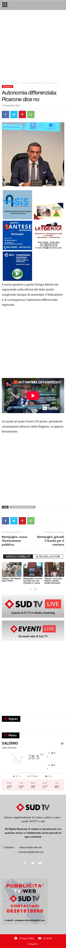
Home (4, 82)
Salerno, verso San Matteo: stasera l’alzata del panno (53, 580)
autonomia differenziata (22, 507)
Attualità (14, 82)
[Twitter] (33, 863)
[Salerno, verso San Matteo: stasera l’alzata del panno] (54, 569)
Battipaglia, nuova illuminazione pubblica (14, 540)
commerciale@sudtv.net (30, 852)
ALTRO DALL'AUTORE (48, 556)
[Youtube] (40, 863)
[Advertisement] (33, 46)
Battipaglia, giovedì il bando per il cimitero (50, 540)
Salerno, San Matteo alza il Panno (11, 579)
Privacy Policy (26, 938)
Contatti (47, 938)
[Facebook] (26, 863)
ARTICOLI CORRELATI (18, 556)
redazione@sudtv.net (30, 847)
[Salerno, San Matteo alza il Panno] (11, 569)
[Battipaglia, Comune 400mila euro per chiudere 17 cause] (33, 569)
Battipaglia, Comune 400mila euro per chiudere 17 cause (32, 580)
